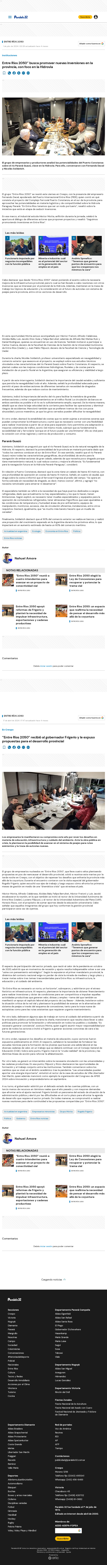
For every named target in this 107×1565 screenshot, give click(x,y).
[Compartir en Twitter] (18, 73)
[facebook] (14, 73)
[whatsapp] (9, 73)
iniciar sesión (46, 666)
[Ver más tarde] (4, 73)
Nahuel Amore (25, 558)
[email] (23, 73)
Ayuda (68, 1552)
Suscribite (85, 17)
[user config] (95, 17)
